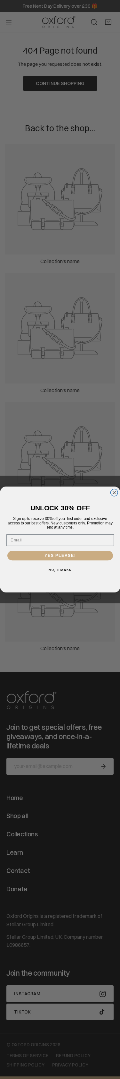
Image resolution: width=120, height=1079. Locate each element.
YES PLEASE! (60, 556)
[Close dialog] (114, 492)
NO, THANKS (60, 570)
